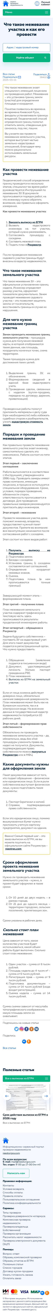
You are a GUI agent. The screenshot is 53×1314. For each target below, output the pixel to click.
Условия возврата (13, 1189)
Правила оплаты (13, 1196)
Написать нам (16, 1173)
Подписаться (10, 77)
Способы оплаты (13, 1192)
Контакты (8, 1185)
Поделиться (40, 74)
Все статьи (9, 74)
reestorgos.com (11, 1153)
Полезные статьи (13, 1264)
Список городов (12, 1268)
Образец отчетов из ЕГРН (18, 1261)
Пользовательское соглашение (21, 1199)
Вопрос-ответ (11, 1254)
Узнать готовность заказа (18, 1275)
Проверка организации (17, 1234)
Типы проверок (12, 1213)
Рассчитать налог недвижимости (22, 1237)
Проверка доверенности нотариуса (24, 1216)
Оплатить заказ (12, 1278)
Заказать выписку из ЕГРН (26, 222)
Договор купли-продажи (18, 1271)
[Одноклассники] (29, 1042)
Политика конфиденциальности (22, 1203)
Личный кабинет (45, 3)
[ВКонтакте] (24, 1042)
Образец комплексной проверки (22, 1257)
